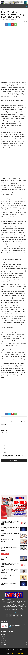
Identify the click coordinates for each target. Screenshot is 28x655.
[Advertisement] (14, 67)
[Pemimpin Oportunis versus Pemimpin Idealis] (23, 558)
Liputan (3, 541)
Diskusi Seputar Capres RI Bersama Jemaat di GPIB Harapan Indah (6, 423)
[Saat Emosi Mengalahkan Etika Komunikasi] (23, 535)
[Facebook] (6, 24)
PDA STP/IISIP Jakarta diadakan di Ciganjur (10, 539)
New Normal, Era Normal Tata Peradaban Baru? (20, 422)
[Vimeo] (14, 615)
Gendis (20, 653)
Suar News (10, 649)
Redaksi (14, 649)
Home (2, 9)
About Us (5, 649)
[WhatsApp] (15, 24)
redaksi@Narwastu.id (17, 612)
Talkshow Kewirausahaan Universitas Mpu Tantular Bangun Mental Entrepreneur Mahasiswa (10, 547)
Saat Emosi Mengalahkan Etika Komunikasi (10, 533)
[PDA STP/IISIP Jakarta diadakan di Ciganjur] (23, 541)
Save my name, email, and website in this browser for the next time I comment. (12, 456)
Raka (18, 653)
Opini (6, 9)
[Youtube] (21, 615)
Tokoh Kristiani (4, 572)
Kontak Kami (13, 651)
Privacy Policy (19, 649)
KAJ (22, 653)
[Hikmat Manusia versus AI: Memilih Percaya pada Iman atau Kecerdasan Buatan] (23, 529)
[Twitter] (9, 24)
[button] (2, 6)
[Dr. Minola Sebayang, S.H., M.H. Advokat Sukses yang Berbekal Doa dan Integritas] (23, 577)
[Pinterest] (12, 24)
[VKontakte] (17, 615)
